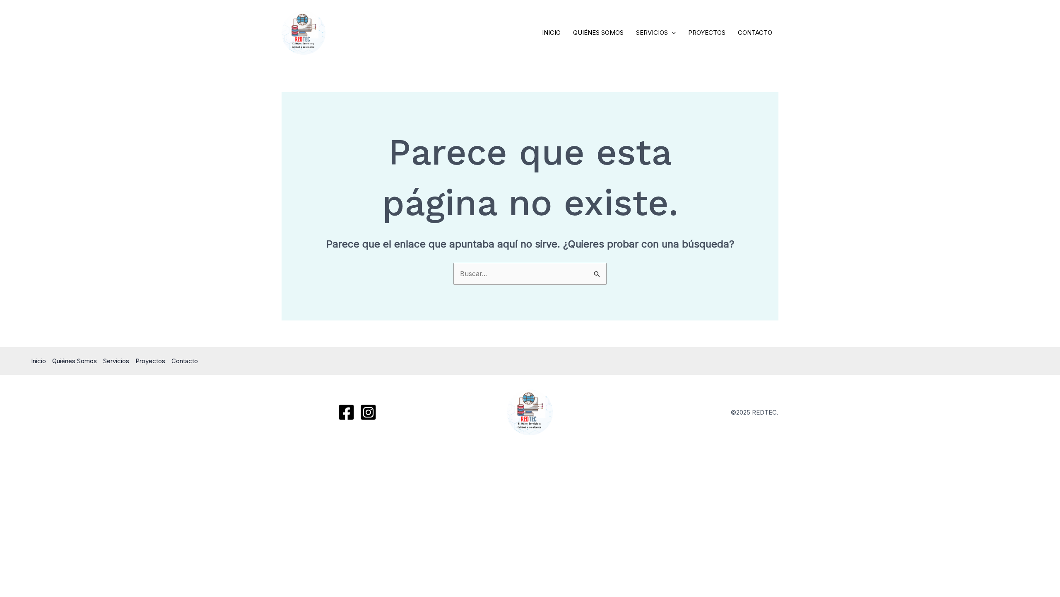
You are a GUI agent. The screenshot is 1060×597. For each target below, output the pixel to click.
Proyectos (706, 32)
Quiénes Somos (598, 32)
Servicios (652, 32)
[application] (672, 32)
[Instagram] (368, 412)
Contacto (755, 32)
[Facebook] (346, 412)
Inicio (551, 32)
